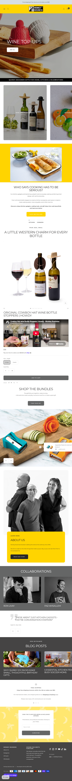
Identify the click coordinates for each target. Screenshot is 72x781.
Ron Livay (9, 606)
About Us (6, 750)
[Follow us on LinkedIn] (65, 749)
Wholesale (7, 759)
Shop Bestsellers (36, 214)
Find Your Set (36, 403)
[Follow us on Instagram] (53, 749)
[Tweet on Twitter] (14, 382)
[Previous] (4, 308)
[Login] (64, 9)
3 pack (14, 362)
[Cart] (67, 9)
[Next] (67, 308)
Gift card (6, 756)
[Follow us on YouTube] (59, 749)
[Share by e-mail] (17, 382)
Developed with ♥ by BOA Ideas (24, 766)
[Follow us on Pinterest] (56, 749)
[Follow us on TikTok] (62, 749)
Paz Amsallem (52, 606)
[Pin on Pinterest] (11, 382)
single (7, 362)
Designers (6, 753)
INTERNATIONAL (58, 756)
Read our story (19, 556)
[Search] (8, 9)
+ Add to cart (61, 449)
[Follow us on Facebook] (50, 749)
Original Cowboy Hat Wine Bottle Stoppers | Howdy (30, 314)
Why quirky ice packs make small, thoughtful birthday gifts (20, 672)
